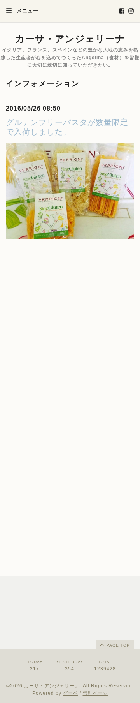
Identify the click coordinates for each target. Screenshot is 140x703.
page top (117, 645)
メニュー (26, 11)
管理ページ (95, 693)
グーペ (70, 693)
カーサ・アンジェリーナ (70, 38)
